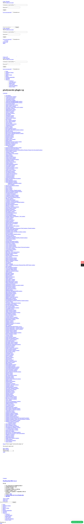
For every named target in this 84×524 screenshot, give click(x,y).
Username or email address (9, 5)
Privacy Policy (12, 86)
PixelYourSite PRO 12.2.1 (10, 481)
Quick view (5, 500)
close (1, 523)
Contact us (11, 80)
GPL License (12, 84)
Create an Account (10, 2)
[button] (5, 499)
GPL (11, 493)
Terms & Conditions (13, 85)
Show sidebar (6, 448)
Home (4, 443)
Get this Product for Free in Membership (15, 495)
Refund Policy (12, 83)
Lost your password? (7, 12)
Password (5, 7)
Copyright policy (12, 82)
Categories (5, 93)
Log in (4, 9)
